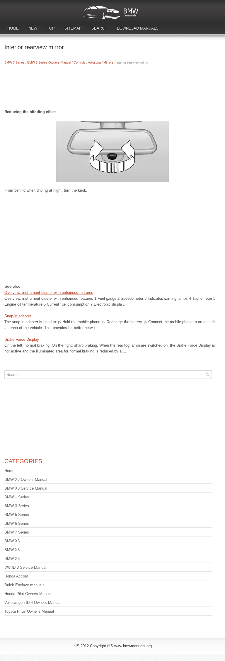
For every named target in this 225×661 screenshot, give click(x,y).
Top (51, 28)
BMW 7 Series (14, 62)
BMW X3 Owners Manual (25, 479)
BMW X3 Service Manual (25, 488)
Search (99, 28)
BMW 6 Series (16, 523)
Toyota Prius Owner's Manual (29, 611)
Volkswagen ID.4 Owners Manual (32, 602)
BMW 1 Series (16, 497)
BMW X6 (12, 558)
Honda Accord (16, 576)
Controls (80, 62)
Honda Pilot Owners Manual (28, 594)
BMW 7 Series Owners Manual (49, 62)
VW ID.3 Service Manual (25, 567)
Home (13, 28)
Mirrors (108, 62)
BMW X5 (12, 550)
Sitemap (73, 28)
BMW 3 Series (16, 506)
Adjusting (94, 62)
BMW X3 (12, 541)
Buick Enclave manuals (24, 585)
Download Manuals (137, 28)
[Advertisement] (112, 85)
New (32, 28)
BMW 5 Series (16, 514)
